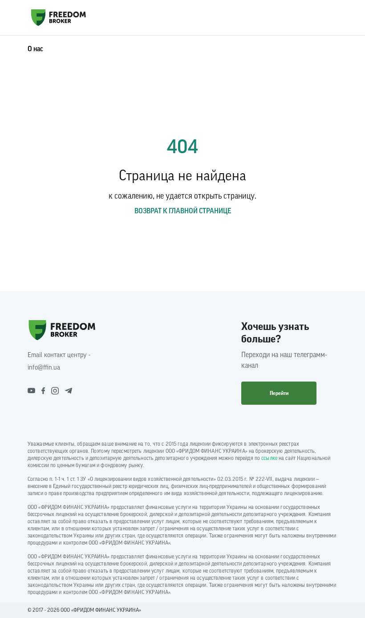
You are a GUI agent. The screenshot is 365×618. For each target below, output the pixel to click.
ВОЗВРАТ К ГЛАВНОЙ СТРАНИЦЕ (182, 211)
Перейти (279, 393)
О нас (35, 49)
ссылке (269, 458)
